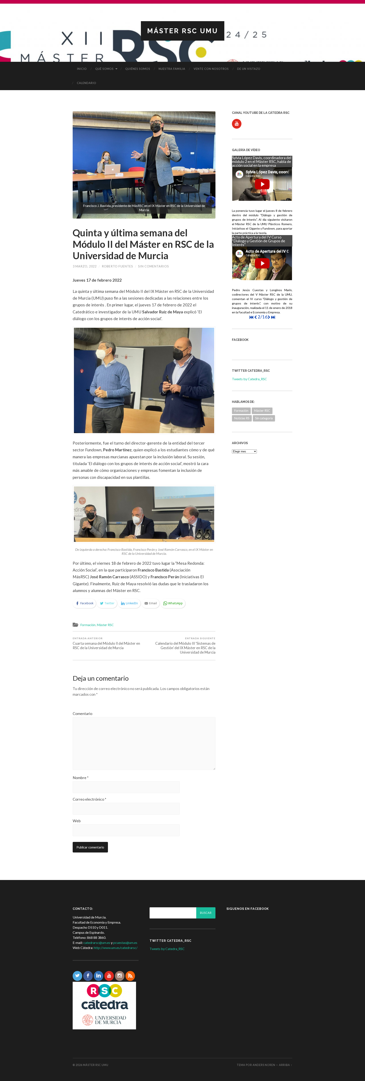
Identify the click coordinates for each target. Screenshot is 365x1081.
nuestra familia (172, 68)
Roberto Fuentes (117, 266)
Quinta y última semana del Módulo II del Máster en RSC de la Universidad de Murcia (143, 244)
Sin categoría (264, 418)
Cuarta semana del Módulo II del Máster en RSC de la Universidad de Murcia (106, 643)
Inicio (82, 68)
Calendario (86, 83)
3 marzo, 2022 (85, 266)
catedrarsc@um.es (96, 943)
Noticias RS (241, 418)
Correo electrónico (89, 799)
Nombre (81, 777)
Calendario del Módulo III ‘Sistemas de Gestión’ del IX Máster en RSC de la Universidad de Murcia (185, 645)
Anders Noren (264, 1065)
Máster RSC (105, 625)
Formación (87, 625)
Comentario (82, 713)
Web (77, 821)
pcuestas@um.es (125, 943)
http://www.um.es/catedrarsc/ (116, 948)
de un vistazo (248, 68)
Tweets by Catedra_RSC (249, 379)
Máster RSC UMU (182, 31)
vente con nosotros (211, 68)
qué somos (104, 68)
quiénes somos (137, 68)
